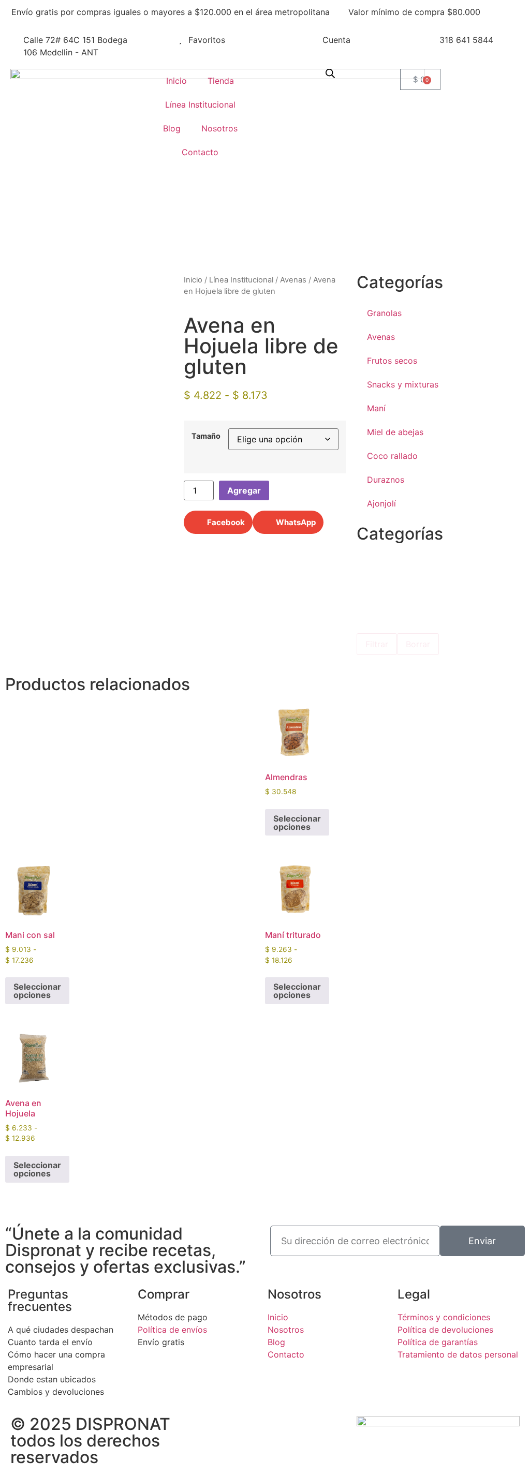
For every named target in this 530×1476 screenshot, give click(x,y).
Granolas (384, 313)
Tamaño (206, 436)
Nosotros (219, 128)
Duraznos (385, 479)
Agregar (244, 490)
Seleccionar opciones (297, 822)
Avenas (293, 280)
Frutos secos (392, 360)
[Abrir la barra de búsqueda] (330, 73)
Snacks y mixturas (402, 384)
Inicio (176, 81)
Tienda (221, 81)
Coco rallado (392, 456)
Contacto (200, 152)
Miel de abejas (395, 432)
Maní (376, 408)
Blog (172, 128)
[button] (218, 522)
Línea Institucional (200, 104)
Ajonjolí (381, 503)
